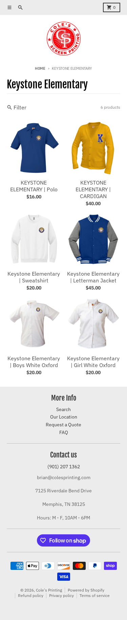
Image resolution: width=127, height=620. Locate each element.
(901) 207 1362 (63, 467)
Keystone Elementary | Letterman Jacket (93, 277)
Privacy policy (61, 595)
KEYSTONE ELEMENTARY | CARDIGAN (93, 189)
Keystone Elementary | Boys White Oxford (33, 361)
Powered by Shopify (86, 590)
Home (40, 68)
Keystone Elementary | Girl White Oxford (93, 361)
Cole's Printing (49, 590)
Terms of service (95, 595)
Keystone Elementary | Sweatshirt (33, 277)
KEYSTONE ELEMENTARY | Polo (34, 186)
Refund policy (30, 595)
